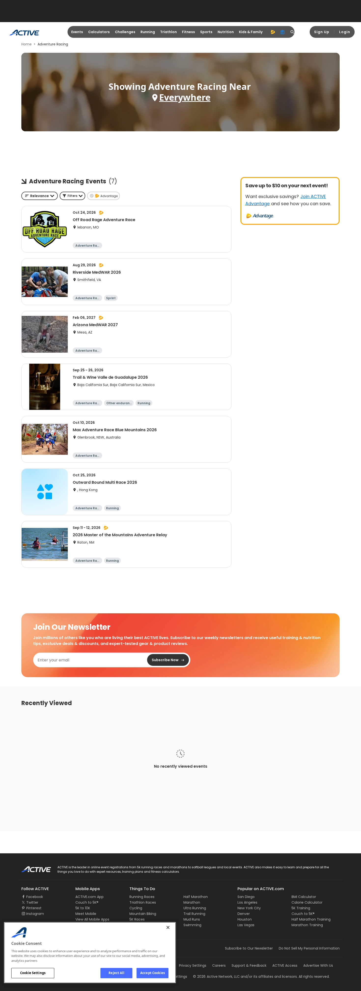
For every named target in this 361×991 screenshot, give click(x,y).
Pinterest (34, 908)
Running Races (141, 896)
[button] (72, 196)
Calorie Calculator (307, 902)
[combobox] (39, 196)
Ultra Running (194, 908)
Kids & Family (251, 31)
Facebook (34, 896)
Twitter (32, 902)
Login (344, 31)
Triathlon (168, 31)
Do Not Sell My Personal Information (309, 948)
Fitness (188, 31)
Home (26, 44)
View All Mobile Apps (92, 919)
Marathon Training (307, 925)
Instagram (35, 913)
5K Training (301, 908)
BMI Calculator (304, 896)
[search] (292, 31)
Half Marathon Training (311, 919)
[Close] (168, 927)
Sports (206, 31)
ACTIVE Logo (31, 867)
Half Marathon (195, 896)
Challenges (125, 31)
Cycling (135, 908)
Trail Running (194, 913)
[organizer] (282, 31)
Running (147, 31)
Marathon (191, 902)
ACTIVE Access (284, 965)
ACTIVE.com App (89, 896)
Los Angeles (247, 902)
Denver (243, 913)
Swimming (192, 925)
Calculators (99, 31)
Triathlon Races (142, 902)
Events (77, 31)
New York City (249, 908)
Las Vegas (245, 925)
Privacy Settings (192, 965)
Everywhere (184, 97)
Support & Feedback (249, 965)
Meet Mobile (85, 913)
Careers (219, 965)
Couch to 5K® (86, 902)
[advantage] (272, 31)
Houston (244, 919)
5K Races (137, 919)
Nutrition (226, 31)
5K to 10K (82, 908)
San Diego (246, 896)
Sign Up (321, 31)
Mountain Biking (142, 913)
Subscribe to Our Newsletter (249, 948)
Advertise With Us (318, 965)
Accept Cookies (152, 973)
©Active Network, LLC (216, 976)
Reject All (116, 973)
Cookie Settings (32, 973)
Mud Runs (191, 919)
